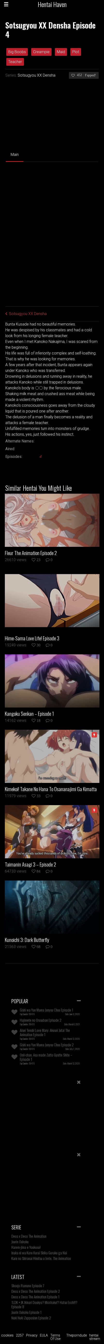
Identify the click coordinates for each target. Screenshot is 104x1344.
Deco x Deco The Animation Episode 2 (35, 1291)
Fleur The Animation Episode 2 (31, 552)
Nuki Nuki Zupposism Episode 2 (31, 1317)
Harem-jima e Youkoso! (26, 1247)
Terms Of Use (55, 1337)
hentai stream (94, 1337)
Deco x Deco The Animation (28, 1236)
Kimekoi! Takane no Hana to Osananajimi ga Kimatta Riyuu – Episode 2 (51, 789)
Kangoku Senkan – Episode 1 (29, 713)
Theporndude (76, 1335)
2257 (20, 1335)
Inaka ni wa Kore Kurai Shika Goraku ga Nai (39, 1252)
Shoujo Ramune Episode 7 (27, 1285)
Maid (61, 52)
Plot (75, 52)
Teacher (15, 61)
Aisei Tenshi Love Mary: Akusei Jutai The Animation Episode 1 (45, 1032)
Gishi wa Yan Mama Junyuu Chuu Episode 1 (46, 1009)
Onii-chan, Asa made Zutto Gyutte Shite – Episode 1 (46, 1057)
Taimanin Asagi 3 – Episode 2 (30, 864)
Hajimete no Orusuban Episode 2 (40, 1020)
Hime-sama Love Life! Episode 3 (32, 638)
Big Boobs (17, 52)
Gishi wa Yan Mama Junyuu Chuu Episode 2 (47, 1044)
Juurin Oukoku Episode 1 (26, 1312)
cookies (7, 1335)
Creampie (41, 52)
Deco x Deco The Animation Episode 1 (35, 1296)
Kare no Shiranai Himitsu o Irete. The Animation (41, 1258)
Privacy (31, 1335)
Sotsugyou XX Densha (36, 75)
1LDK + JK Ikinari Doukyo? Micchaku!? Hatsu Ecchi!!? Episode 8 (44, 1304)
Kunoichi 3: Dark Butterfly (27, 939)
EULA (44, 1335)
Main (15, 154)
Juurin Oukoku (20, 1241)
